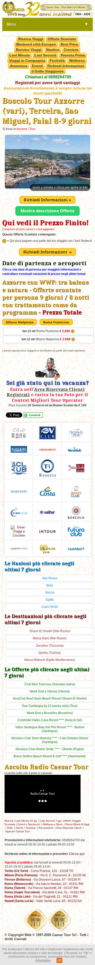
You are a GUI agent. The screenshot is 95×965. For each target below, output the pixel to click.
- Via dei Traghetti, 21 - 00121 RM (41, 896)
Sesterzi (30, 827)
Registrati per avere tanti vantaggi (47, 83)
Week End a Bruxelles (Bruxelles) (50, 713)
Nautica (52, 50)
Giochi (19, 827)
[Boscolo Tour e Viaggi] (76, 512)
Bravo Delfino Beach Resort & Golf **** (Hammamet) (50, 756)
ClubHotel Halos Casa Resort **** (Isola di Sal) (49, 720)
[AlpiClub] (19, 467)
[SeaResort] (19, 491)
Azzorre (21, 129)
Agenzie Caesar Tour (17, 831)
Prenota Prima (73, 55)
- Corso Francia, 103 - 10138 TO (39, 870)
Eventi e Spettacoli (28, 824)
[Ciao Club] (19, 512)
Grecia (49, 592)
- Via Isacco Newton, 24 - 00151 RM (44, 883)
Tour (32, 129)
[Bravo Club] (76, 491)
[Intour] (47, 531)
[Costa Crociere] (47, 491)
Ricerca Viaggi (30, 39)
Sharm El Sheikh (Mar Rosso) (49, 631)
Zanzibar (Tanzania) (50, 645)
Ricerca (9, 820)
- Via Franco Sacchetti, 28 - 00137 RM (41, 887)
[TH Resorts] (47, 467)
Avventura (18, 66)
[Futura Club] (76, 530)
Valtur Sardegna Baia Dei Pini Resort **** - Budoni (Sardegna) (49, 729)
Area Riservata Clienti (68, 827)
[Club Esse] (19, 432)
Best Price (69, 44)
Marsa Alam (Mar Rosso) (50, 638)
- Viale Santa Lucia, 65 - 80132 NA (43, 900)
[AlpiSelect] (47, 449)
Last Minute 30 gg (26, 820)
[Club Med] (76, 548)
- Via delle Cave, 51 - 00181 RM (45, 892)
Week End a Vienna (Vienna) (50, 691)
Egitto (50, 599)
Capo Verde (50, 606)
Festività (57, 60)
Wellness (77, 60)
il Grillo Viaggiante (48, 71)
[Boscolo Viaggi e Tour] (19, 530)
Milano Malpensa (46, 339)
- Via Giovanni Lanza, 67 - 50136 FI (42, 879)
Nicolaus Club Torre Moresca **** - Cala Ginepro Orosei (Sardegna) (49, 740)
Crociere (71, 50)
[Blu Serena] (19, 449)
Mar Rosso (49, 578)
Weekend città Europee (36, 44)
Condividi (35, 415)
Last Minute (19, 55)
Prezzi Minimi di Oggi (77, 824)
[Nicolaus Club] (76, 432)
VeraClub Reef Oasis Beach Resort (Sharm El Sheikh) (50, 698)
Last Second (45, 55)
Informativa (43, 960)
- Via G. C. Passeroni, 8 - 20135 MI (45, 875)
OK (59, 960)
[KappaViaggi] (19, 548)
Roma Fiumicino (46, 331)
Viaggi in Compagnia (27, 60)
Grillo (10, 827)
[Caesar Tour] (47, 548)
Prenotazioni (46, 827)
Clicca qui (76, 854)
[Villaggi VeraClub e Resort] (76, 449)
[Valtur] (47, 512)
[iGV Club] (47, 432)
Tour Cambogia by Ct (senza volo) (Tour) (50, 706)
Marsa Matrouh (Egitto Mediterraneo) (49, 660)
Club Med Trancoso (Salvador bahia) (49, 684)
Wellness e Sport (52, 824)
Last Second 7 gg (50, 820)
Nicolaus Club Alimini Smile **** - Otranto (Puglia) (50, 749)
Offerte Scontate (62, 39)
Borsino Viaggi (29, 50)
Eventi (37, 66)
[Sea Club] (76, 467)
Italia (49, 585)
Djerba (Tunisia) (50, 653)
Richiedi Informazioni (65, 66)
